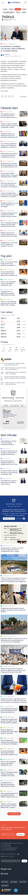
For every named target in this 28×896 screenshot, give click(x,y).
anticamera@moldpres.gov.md (10, 848)
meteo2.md (12, 344)
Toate (5, 9)
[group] (14, 263)
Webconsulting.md (10, 856)
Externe (24, 12)
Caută (24, 861)
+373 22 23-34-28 (7, 845)
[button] (25, 266)
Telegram (12, 96)
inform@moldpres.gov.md (9, 849)
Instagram (5, 96)
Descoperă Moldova (9, 12)
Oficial (11, 9)
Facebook (2, 96)
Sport (18, 12)
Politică (8, 17)
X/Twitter (9, 96)
